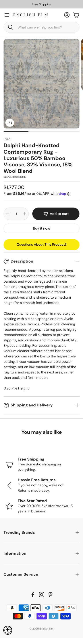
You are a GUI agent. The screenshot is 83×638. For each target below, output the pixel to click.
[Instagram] (41, 594)
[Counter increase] (25, 214)
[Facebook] (32, 594)
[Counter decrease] (8, 214)
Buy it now (41, 228)
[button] (41, 27)
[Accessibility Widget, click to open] (7, 630)
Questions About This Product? (42, 244)
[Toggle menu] (7, 15)
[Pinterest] (50, 594)
